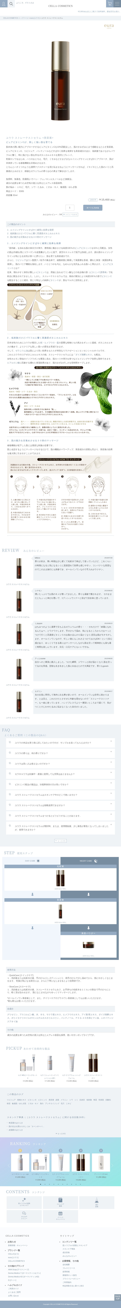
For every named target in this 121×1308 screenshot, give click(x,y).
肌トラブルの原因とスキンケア (75, 1245)
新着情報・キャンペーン (18, 1245)
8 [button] (72, 1185)
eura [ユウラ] (35, 18)
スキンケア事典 (69, 1249)
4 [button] (54, 1185)
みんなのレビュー (70, 1256)
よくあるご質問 (14, 1292)
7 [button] (68, 1185)
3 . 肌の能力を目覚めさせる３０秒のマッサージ (29, 237)
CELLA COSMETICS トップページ (15, 18)
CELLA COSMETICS (17, 1236)
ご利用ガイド (13, 1289)
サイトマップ (67, 1236)
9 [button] (77, 1185)
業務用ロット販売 (70, 1275)
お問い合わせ (13, 1296)
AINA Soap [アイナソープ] (18, 1270)
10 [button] (81, 1185)
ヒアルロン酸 (13, 363)
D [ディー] (12, 1280)
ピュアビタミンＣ (83, 248)
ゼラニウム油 (21, 351)
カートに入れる (93, 208)
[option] (60, 80)
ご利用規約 (67, 1282)
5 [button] (59, 1185)
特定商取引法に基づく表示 (73, 1286)
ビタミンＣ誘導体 (98, 272)
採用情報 (66, 1272)
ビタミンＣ (41, 272)
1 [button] (41, 1185)
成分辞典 (66, 1252)
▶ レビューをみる (70, 214)
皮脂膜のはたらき (16, 1130)
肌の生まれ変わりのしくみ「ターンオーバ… (26, 1126)
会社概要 (66, 1265)
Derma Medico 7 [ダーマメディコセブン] (24, 1273)
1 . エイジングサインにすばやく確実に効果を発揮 (30, 230)
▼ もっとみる (60, 841)
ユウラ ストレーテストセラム (18, 584)
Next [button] (112, 1165)
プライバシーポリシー (71, 1279)
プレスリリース (69, 1268)
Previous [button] (8, 1165)
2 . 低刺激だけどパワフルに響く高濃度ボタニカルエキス (33, 233)
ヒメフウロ (49, 343)
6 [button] (63, 1185)
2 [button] (46, 1185)
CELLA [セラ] (13, 1254)
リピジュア (20, 260)
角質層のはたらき (16, 1123)
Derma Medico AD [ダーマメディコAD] (23, 1277)
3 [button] (50, 1185)
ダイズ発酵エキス (83, 355)
